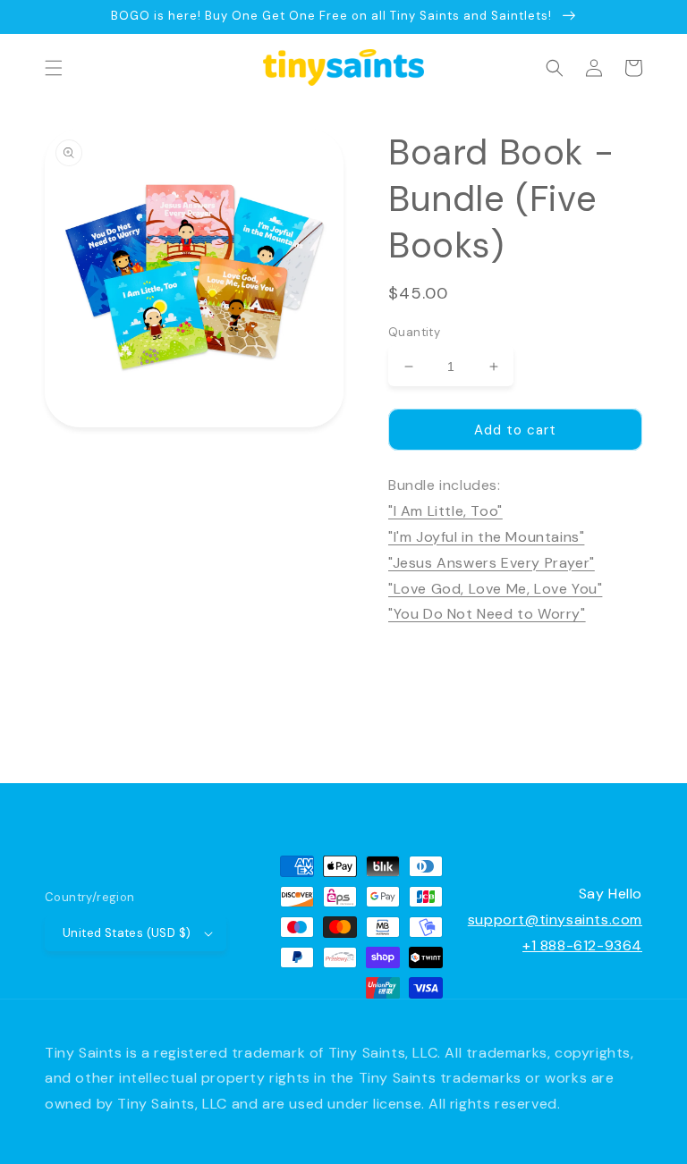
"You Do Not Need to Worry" (487, 613)
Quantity (414, 332)
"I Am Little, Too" (445, 511)
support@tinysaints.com (555, 919)
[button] (53, 68)
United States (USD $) (127, 932)
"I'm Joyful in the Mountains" (486, 536)
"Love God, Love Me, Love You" (495, 588)
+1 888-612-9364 (582, 945)
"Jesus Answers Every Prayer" (491, 562)
